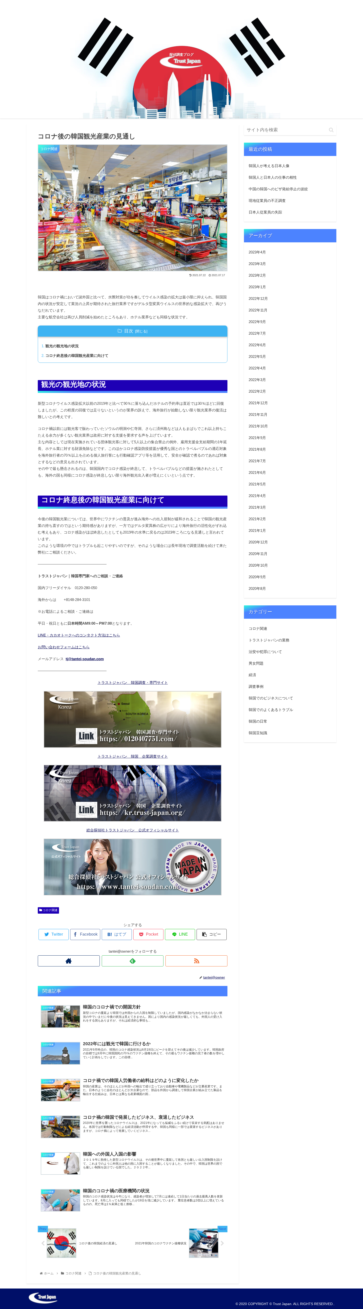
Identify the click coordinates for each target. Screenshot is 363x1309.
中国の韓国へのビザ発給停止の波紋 (278, 189)
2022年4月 (257, 368)
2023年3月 (257, 264)
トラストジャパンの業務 (269, 640)
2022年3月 (257, 380)
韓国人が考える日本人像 (269, 166)
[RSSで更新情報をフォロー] (196, 960)
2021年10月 (258, 426)
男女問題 (256, 663)
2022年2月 (257, 391)
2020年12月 (258, 542)
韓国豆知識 (258, 733)
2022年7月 (257, 333)
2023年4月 (257, 252)
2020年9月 (257, 577)
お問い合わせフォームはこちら (64, 647)
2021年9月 (257, 438)
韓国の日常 (258, 721)
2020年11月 (258, 554)
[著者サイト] (69, 960)
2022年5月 (257, 356)
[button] (331, 130)
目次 (128, 330)
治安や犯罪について (265, 651)
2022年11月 (258, 310)
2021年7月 (257, 461)
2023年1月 (257, 287)
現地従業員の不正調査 (267, 200)
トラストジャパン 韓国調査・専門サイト (133, 682)
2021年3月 (257, 507)
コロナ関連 (50, 910)
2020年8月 (257, 588)
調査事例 (256, 686)
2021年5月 (257, 484)
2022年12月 (258, 298)
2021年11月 (258, 414)
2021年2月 (257, 519)
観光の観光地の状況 (62, 346)
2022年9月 (257, 322)
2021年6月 (257, 472)
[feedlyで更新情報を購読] (133, 960)
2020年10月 (258, 565)
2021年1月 (257, 530)
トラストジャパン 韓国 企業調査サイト (133, 756)
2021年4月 (257, 496)
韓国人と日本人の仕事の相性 (273, 177)
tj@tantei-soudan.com (85, 659)
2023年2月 (257, 275)
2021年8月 (257, 449)
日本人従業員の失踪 (265, 212)
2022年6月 (257, 345)
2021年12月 (258, 403)
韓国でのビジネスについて (271, 698)
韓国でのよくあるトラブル (271, 709)
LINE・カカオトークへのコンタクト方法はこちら (79, 635)
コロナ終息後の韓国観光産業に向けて (76, 355)
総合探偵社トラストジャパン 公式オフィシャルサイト (132, 830)
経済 (252, 675)
